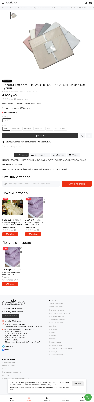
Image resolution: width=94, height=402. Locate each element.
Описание (22, 155)
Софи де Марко (55, 345)
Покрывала (53, 329)
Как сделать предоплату (12, 372)
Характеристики (41, 155)
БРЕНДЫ (53, 352)
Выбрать (11, 234)
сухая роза (39, 129)
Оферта (5, 375)
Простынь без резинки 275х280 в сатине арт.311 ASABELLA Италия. (12, 224)
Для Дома (53, 326)
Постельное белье (25, 8)
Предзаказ (40, 135)
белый (6, 129)
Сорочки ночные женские (60, 313)
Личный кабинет (9, 362)
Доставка (60, 155)
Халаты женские (56, 304)
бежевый (27, 129)
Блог (4, 369)
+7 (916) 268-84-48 (12, 308)
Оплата (75, 155)
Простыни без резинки (42, 8)
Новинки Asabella (56, 355)
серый (49, 129)
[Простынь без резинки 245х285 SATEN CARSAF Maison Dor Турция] (51, 44)
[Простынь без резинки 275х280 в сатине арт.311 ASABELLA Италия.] (12, 207)
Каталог (13, 8)
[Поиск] (86, 3)
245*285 (7, 120)
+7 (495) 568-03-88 (12, 311)
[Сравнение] (89, 135)
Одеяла (52, 339)
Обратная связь (8, 366)
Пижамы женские (56, 310)
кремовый (16, 129)
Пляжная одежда (56, 316)
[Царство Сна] (11, 2)
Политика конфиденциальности (15, 378)
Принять (77, 384)
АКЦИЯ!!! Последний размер (61, 348)
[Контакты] (90, 3)
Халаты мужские (56, 307)
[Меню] (3, 3)
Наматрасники (55, 342)
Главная (5, 8)
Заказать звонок (10, 316)
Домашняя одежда (57, 320)
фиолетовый (60, 129)
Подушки (53, 336)
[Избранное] (82, 135)
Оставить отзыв (76, 184)
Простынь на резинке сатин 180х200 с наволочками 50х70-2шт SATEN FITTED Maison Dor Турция (35, 224)
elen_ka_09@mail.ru (13, 321)
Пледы (52, 332)
